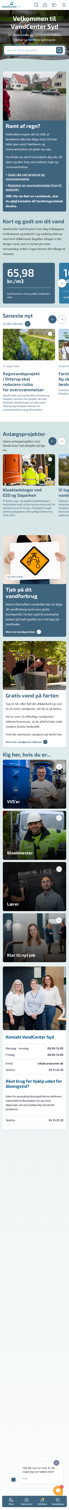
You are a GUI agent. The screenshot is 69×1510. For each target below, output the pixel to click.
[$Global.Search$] (59, 50)
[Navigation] (64, 5)
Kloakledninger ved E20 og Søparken (22, 492)
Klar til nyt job (21, 955)
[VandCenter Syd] (11, 5)
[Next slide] (62, 283)
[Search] (36, 5)
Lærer (13, 903)
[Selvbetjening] (53, 4)
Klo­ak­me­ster (20, 852)
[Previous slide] (52, 319)
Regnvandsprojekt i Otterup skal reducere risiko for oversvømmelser (23, 381)
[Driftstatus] (45, 5)
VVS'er (13, 801)
